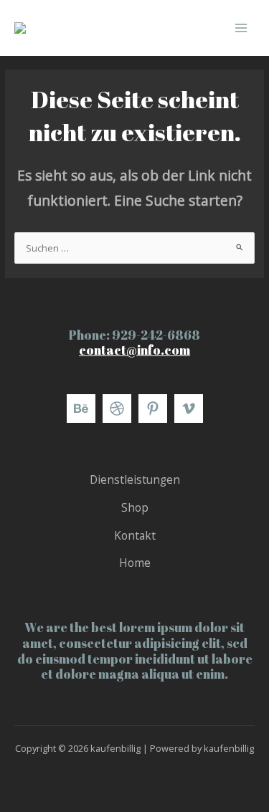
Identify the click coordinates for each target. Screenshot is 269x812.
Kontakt (135, 535)
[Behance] (81, 408)
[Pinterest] (152, 408)
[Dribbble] (117, 408)
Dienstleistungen (135, 479)
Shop (134, 507)
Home (135, 562)
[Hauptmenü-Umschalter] (241, 28)
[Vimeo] (188, 408)
